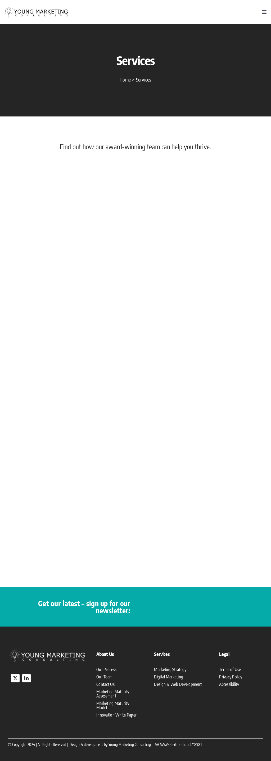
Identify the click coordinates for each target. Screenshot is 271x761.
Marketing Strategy (170, 669)
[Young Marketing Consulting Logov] (36, 7)
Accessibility (229, 684)
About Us (105, 654)
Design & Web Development (177, 684)
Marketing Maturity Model (112, 705)
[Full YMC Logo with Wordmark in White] (47, 650)
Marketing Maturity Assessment (112, 694)
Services (161, 654)
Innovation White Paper (116, 715)
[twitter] (15, 678)
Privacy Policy (230, 676)
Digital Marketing (168, 676)
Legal (224, 654)
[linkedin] (26, 678)
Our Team (104, 676)
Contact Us (105, 684)
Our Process (106, 669)
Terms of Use (230, 669)
